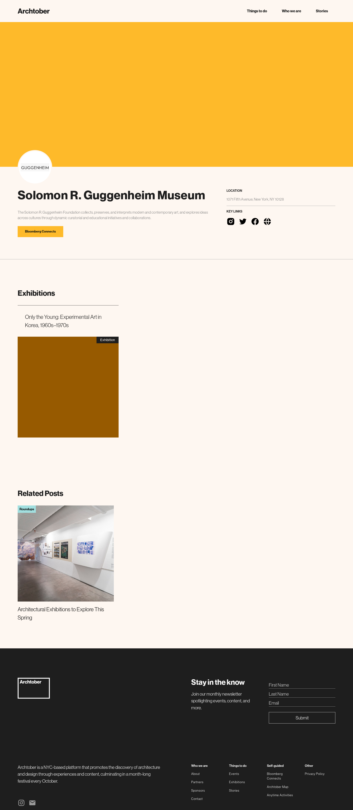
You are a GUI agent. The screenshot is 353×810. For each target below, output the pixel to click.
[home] (34, 11)
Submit (302, 717)
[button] (257, 11)
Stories (322, 11)
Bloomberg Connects (40, 231)
